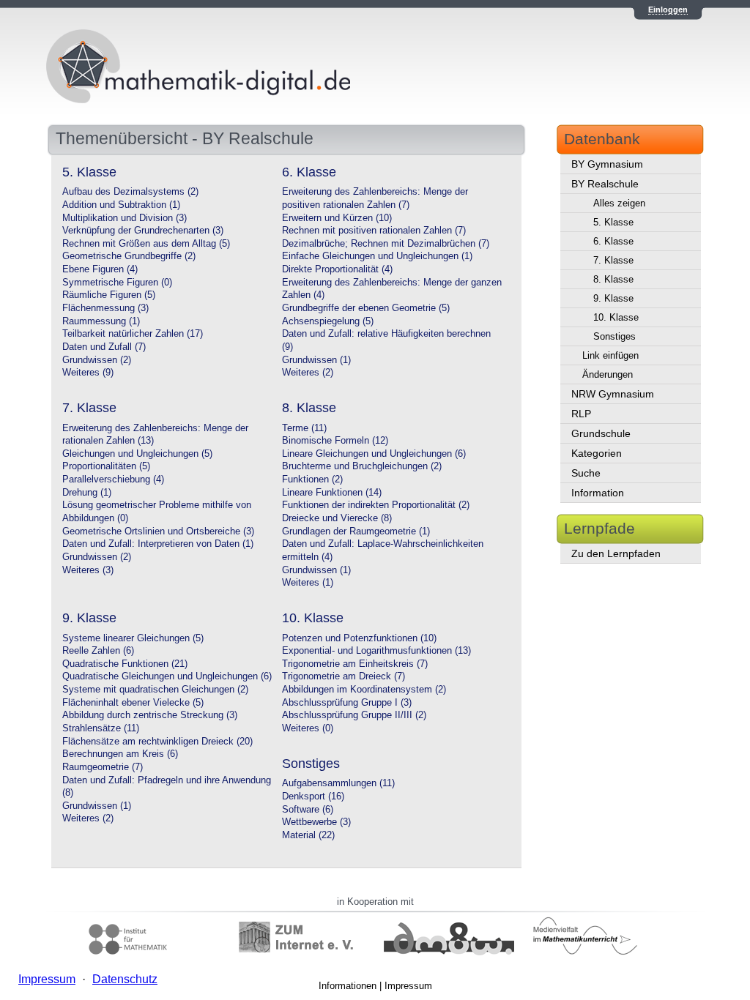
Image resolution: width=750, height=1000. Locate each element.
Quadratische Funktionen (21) (125, 664)
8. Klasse (613, 279)
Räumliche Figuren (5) (108, 295)
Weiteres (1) (307, 583)
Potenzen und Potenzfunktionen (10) (359, 638)
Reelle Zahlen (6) (98, 651)
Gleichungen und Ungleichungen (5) (137, 454)
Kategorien (596, 453)
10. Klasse (616, 317)
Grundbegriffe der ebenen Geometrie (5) (366, 308)
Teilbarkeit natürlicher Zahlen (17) (132, 334)
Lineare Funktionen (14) (332, 493)
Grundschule (601, 433)
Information (597, 493)
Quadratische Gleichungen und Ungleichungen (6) (167, 676)
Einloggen (668, 9)
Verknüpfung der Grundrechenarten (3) (142, 230)
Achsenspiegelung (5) (328, 321)
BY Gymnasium (607, 164)
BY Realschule (605, 184)
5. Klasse (613, 222)
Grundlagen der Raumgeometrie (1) (356, 531)
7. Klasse (613, 260)
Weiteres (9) (88, 372)
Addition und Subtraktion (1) (121, 205)
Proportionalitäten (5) (106, 466)
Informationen (347, 985)
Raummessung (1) (101, 321)
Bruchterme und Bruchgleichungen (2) (362, 466)
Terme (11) (304, 428)
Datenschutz (124, 979)
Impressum (408, 985)
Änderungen (607, 374)
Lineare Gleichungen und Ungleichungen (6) (374, 454)
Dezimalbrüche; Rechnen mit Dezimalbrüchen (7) (385, 244)
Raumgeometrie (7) (102, 767)
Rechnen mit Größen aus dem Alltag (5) (146, 244)
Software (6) (307, 810)
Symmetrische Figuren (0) (117, 282)
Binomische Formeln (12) (335, 441)
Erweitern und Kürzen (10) (337, 218)
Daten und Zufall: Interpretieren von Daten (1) (157, 544)
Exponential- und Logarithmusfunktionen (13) (376, 651)
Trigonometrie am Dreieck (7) (343, 676)
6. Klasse (613, 241)
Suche (586, 473)
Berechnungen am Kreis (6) (120, 754)
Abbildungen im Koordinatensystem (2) (364, 689)
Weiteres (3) (88, 570)
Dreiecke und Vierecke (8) (337, 518)
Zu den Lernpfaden (616, 553)
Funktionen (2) (312, 479)
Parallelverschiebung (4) (113, 479)
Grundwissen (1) (316, 360)
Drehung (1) (86, 493)
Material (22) (308, 835)
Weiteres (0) (307, 728)
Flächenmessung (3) (105, 308)
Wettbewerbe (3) (316, 822)
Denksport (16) (313, 796)
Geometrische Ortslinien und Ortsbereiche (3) (158, 531)
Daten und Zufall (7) (104, 347)
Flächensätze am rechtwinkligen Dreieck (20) (157, 741)
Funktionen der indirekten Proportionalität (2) (375, 505)
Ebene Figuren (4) (100, 269)
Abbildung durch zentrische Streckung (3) (149, 715)
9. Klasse (613, 298)
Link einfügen (610, 355)
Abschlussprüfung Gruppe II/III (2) (354, 715)
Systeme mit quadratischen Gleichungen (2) (155, 689)
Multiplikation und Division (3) (124, 218)
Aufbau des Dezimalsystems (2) (130, 192)
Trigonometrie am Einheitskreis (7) (355, 664)
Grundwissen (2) (96, 360)
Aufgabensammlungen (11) (338, 783)
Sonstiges (614, 336)
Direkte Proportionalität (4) (337, 269)
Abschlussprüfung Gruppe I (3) (347, 703)
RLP (581, 413)
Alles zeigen (619, 203)
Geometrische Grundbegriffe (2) (129, 256)
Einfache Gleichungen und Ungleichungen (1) (377, 256)
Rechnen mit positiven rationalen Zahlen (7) (374, 230)
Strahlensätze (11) (100, 728)
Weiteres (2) (307, 372)
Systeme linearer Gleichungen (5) (133, 638)
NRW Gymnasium (612, 394)
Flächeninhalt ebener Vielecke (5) (133, 703)
